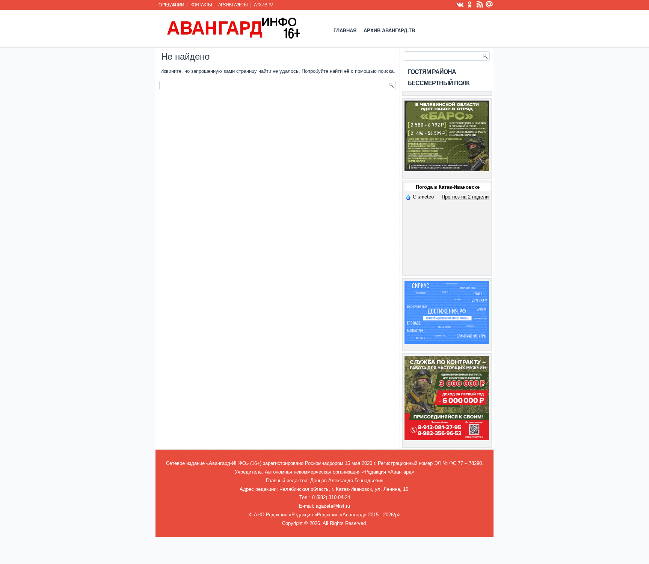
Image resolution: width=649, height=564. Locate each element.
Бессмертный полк (438, 83)
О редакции (171, 5)
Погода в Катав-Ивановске (448, 187)
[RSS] (479, 4)
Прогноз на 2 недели (465, 197)
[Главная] (233, 28)
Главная (345, 30)
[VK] (460, 4)
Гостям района (432, 72)
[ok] (470, 4)
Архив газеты (233, 5)
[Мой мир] (489, 4)
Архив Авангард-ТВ (389, 30)
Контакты (201, 5)
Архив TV (263, 5)
